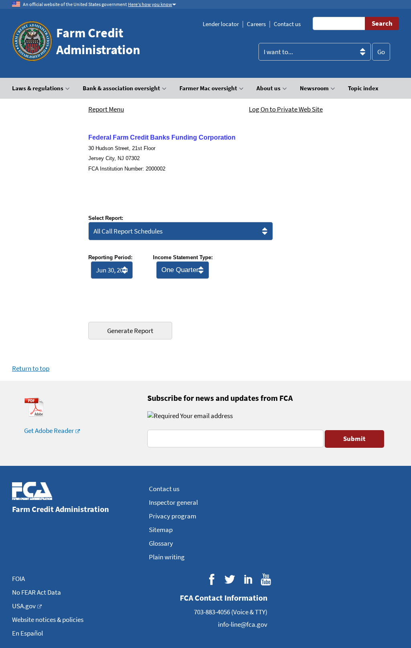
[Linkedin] (247, 579)
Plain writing (167, 557)
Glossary (161, 543)
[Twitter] (229, 579)
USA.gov (24, 605)
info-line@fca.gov (242, 624)
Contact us (287, 24)
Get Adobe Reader (49, 430)
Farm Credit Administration (98, 41)
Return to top (30, 368)
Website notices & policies (47, 619)
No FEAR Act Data (36, 592)
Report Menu (106, 109)
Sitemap (161, 529)
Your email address (206, 415)
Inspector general (173, 502)
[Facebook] (211, 579)
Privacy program (172, 516)
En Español (27, 633)
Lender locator (221, 24)
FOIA (18, 578)
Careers (256, 24)
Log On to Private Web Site (286, 109)
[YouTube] (265, 579)
